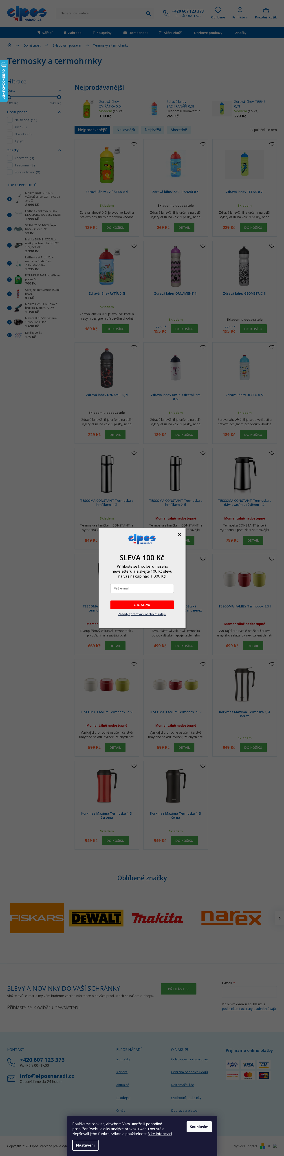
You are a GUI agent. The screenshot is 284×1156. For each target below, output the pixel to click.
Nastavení (85, 1145)
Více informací (160, 1133)
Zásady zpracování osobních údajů (142, 614)
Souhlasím (199, 1126)
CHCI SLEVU (142, 605)
